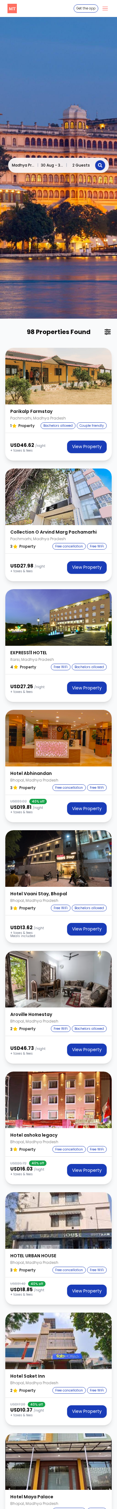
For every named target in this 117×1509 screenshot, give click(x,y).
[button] (58, 376)
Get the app (85, 8)
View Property (87, 446)
